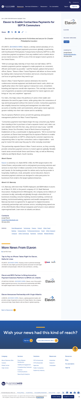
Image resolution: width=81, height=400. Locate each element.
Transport (14, 233)
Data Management (17, 228)
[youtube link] (71, 393)
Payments (33, 233)
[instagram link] (78, 393)
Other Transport (50, 231)
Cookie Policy (40, 397)
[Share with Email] (19, 32)
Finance (34, 228)
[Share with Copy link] (22, 32)
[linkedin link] (67, 393)
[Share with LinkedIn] (8, 32)
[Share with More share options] (26, 32)
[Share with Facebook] (15, 32)
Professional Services (33, 231)
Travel (43, 231)
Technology (26, 228)
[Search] (70, 2)
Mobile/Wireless (49, 233)
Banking (14, 231)
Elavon (4, 163)
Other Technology (24, 233)
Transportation (22, 231)
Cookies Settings (56, 396)
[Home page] (8, 6)
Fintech (40, 228)
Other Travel (46, 228)
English (66, 41)
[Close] (79, 396)
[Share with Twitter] (12, 32)
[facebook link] (75, 393)
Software (40, 233)
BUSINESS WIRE (16, 47)
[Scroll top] (75, 349)
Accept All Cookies (68, 396)
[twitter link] (63, 393)
